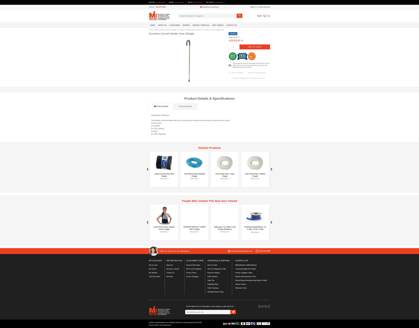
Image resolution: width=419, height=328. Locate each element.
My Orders (153, 269)
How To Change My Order (216, 269)
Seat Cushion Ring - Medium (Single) (255, 175)
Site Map (169, 276)
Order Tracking (212, 288)
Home (152, 25)
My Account (153, 265)
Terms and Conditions (194, 269)
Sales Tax (210, 280)
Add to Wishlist (237, 73)
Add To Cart (254, 47)
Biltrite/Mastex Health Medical (245, 265)
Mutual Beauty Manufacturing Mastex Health (251, 280)
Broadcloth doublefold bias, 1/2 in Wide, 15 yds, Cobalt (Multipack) (255, 229)
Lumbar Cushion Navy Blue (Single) (164, 175)
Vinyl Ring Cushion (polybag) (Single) (194, 175)
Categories (174, 25)
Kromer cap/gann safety (243, 273)
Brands (186, 25)
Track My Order (154, 276)
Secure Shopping (192, 276)
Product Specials (201, 25)
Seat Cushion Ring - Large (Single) (224, 175)
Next (271, 169)
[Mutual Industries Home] (160, 15)
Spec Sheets (218, 25)
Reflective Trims (241, 288)
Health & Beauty (159, 30)
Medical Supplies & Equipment (175, 30)
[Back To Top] (413, 163)
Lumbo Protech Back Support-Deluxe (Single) (164, 228)
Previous (147, 169)
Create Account (264, 7)
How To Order (212, 265)
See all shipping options (248, 78)
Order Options (212, 276)
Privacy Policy (191, 273)
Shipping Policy (212, 284)
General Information (193, 265)
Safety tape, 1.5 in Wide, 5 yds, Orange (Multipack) (225, 228)
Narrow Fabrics (240, 284)
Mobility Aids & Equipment (194, 30)
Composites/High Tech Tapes (245, 269)
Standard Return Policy (215, 292)
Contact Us (231, 25)
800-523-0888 (161, 7)
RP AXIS (199, 322)
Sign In (253, 7)
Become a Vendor (172, 269)
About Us (162, 25)
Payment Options (213, 273)
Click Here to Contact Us (257, 73)
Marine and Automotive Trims (245, 276)
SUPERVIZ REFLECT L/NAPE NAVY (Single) (194, 228)
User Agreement (165, 325)
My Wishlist (153, 273)
